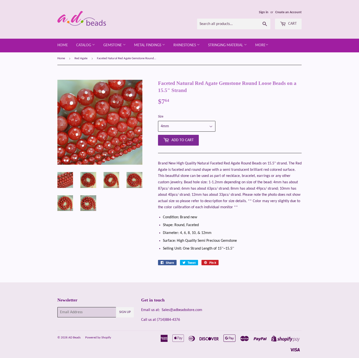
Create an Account (288, 12)
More (260, 45)
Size (160, 116)
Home (62, 45)
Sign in (263, 12)
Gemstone (113, 45)
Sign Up (125, 312)
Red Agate (80, 58)
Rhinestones (185, 45)
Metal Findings (148, 45)
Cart (292, 24)
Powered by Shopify (98, 337)
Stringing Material (226, 45)
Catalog (84, 45)
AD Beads (74, 337)
